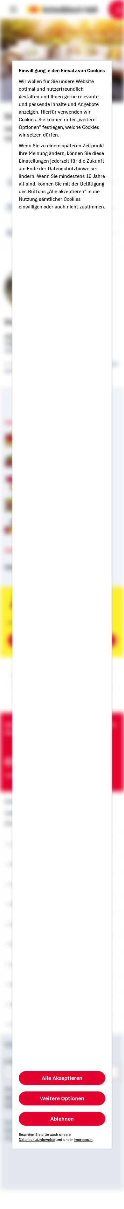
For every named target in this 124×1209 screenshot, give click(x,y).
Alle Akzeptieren (62, 1077)
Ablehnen (62, 1118)
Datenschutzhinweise (37, 1139)
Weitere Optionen (62, 1098)
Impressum (83, 1139)
